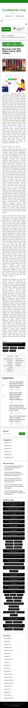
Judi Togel (11, 45)
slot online (14, 615)
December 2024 (8, 659)
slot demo (9, 600)
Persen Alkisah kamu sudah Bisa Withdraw (14, 564)
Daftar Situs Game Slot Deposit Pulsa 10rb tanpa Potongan (13, 530)
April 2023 (6, 692)
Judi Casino (18, 541)
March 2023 (7, 695)
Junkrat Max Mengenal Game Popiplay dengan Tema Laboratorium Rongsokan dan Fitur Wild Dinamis (14, 492)
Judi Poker (18, 43)
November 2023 (8, 683)
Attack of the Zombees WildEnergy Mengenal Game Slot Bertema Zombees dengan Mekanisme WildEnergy (16, 396)
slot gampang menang (9, 612)
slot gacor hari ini (14, 606)
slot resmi (8, 622)
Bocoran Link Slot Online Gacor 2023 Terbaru (12, 344)
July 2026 (6, 641)
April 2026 (6, 644)
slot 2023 (8, 597)
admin (5, 56)
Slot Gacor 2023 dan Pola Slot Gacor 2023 (14, 603)
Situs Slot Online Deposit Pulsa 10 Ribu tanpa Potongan (14, 583)
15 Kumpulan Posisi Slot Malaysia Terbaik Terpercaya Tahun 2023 (14, 509)
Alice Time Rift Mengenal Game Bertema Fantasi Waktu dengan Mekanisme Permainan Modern (20, 29)
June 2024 (6, 665)
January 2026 (7, 647)
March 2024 (7, 671)
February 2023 (7, 698)
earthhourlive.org (14, 10)
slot (7, 594)
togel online (8, 629)
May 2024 (6, 668)
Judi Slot (5, 45)
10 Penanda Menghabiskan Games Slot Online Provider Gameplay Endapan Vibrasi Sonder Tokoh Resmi (14, 504)
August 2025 (7, 653)
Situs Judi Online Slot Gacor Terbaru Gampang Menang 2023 (14, 575)
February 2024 (7, 674)
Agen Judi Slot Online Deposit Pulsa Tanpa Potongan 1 (13, 517)
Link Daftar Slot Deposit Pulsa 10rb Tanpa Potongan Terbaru (14, 551)
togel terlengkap (18, 629)
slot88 (13, 594)
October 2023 (7, 686)
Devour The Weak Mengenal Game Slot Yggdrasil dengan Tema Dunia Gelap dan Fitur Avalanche (13, 486)
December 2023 (8, 680)
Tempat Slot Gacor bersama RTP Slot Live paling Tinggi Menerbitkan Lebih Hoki (13, 626)
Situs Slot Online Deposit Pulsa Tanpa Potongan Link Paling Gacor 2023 (13, 587)
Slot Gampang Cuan (14, 609)
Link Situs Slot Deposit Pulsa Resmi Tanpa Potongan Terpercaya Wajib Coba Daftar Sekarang (14, 556)
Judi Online (11, 43)
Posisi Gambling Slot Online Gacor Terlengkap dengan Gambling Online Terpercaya (14, 568)
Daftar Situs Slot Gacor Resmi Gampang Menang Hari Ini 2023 (13, 534)
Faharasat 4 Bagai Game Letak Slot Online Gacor (13, 538)
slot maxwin (20, 612)
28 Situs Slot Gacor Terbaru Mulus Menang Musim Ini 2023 (14, 513)
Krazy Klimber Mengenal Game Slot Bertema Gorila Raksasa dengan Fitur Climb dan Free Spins (13, 480)
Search (22, 433)
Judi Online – (6, 93)
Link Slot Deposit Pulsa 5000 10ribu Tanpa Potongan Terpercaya (14, 560)
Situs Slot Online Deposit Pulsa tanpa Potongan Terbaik (14, 591)
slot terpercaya (17, 622)
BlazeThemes (17, 705)
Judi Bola (5, 43)
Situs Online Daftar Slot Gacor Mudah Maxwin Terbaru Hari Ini (14, 579)
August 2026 (7, 638)
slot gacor (18, 600)
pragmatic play (13, 571)
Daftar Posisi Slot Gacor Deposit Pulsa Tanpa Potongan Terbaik (14, 525)
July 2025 (6, 656)
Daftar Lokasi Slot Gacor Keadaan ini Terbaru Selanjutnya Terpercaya (14, 521)
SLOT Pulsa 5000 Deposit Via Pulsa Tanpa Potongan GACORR (13, 619)
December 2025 (8, 650)
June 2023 (6, 689)
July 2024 (6, 662)
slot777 (20, 594)
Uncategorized (19, 45)
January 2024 (7, 677)
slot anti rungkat (17, 597)
